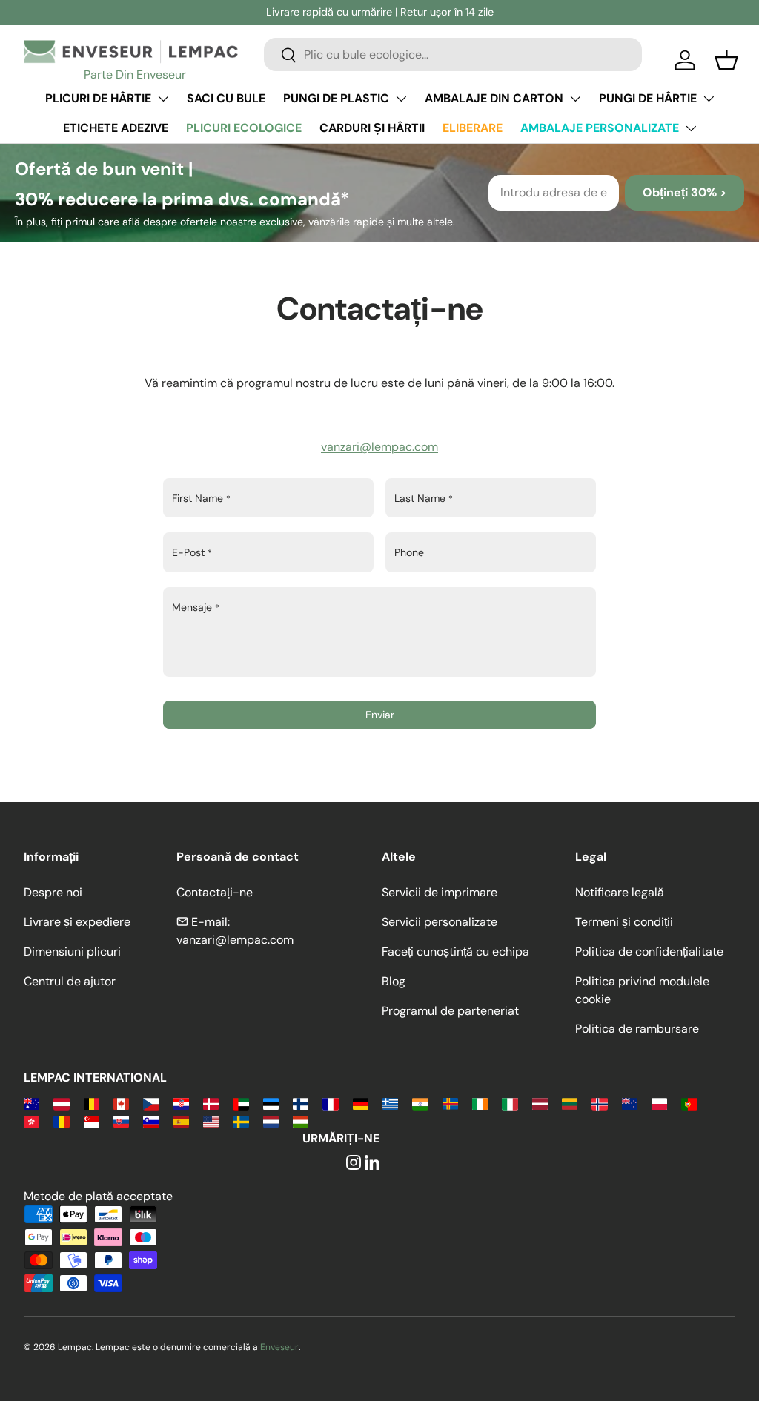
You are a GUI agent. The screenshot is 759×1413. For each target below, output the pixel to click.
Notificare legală (619, 892)
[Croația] (181, 1103)
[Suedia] (240, 1120)
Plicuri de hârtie (98, 98)
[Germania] (360, 1103)
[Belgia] (91, 1103)
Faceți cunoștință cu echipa (455, 951)
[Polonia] (659, 1103)
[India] (420, 1103)
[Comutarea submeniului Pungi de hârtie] (708, 98)
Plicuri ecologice (244, 128)
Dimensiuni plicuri (72, 951)
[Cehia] (151, 1103)
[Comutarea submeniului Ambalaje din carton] (575, 98)
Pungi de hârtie (648, 98)
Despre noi (53, 892)
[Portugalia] (689, 1103)
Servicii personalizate (439, 922)
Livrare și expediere (77, 922)
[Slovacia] (121, 1120)
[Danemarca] (211, 1103)
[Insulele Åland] (450, 1103)
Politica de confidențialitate (649, 951)
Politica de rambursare (637, 1028)
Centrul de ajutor (70, 981)
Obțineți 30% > (684, 192)
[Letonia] (540, 1103)
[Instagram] (353, 1163)
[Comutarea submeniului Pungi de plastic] (401, 98)
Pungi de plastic (336, 98)
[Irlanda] (480, 1103)
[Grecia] (390, 1103)
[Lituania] (569, 1103)
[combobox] (453, 54)
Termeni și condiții (624, 922)
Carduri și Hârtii (372, 128)
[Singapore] (91, 1120)
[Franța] (330, 1103)
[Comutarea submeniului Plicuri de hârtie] (163, 98)
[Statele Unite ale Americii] (211, 1120)
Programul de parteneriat (450, 1011)
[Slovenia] (151, 1120)
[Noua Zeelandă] (629, 1103)
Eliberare (473, 128)
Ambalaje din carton (494, 98)
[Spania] (181, 1120)
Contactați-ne (214, 892)
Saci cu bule (226, 98)
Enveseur (279, 1347)
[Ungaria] (300, 1120)
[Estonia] (271, 1103)
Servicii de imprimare (439, 892)
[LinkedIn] (372, 1163)
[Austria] (61, 1103)
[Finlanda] (300, 1103)
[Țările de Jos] (271, 1120)
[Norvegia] (599, 1103)
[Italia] (509, 1103)
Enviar (379, 714)
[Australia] (31, 1103)
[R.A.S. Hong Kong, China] (31, 1120)
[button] (726, 60)
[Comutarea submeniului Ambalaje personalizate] (691, 128)
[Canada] (121, 1103)
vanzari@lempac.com (379, 446)
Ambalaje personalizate (599, 128)
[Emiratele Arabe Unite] (240, 1103)
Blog (393, 981)
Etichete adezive (115, 128)
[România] (61, 1120)
